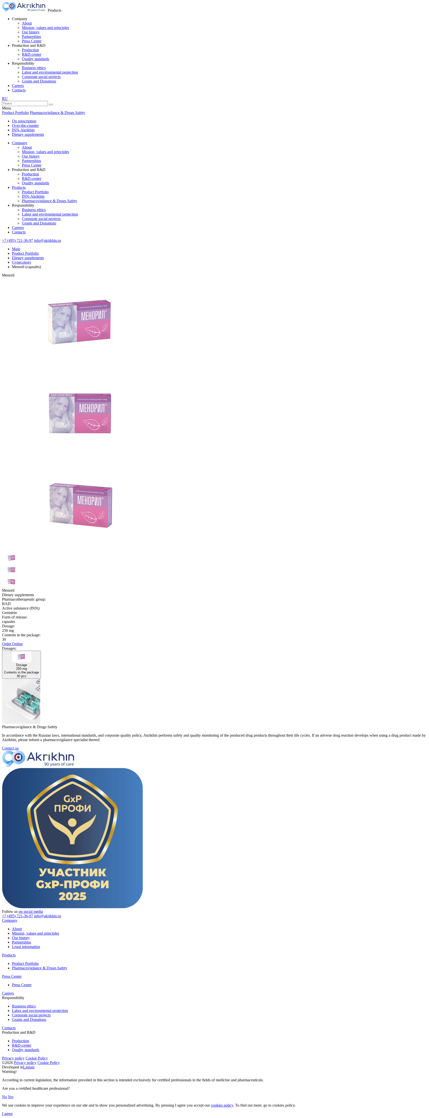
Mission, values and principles (45, 28)
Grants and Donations (39, 81)
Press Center (31, 41)
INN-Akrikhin (23, 130)
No (4, 1097)
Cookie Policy (37, 1058)
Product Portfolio (15, 113)
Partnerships (31, 36)
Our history (31, 32)
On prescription (24, 121)
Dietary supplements (28, 134)
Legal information (26, 947)
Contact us (10, 748)
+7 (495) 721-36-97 (17, 240)
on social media (31, 911)
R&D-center (31, 54)
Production (30, 50)
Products (19, 187)
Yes (10, 1097)
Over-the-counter (25, 125)
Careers (18, 86)
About (27, 23)
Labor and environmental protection (50, 72)
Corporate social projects (41, 77)
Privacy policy (13, 1058)
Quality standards (35, 59)
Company (19, 143)
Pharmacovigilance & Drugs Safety (57, 113)
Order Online (12, 644)
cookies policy (222, 1105)
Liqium (29, 1067)
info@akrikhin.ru (47, 240)
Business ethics (34, 68)
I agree (7, 1114)
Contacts (19, 90)
